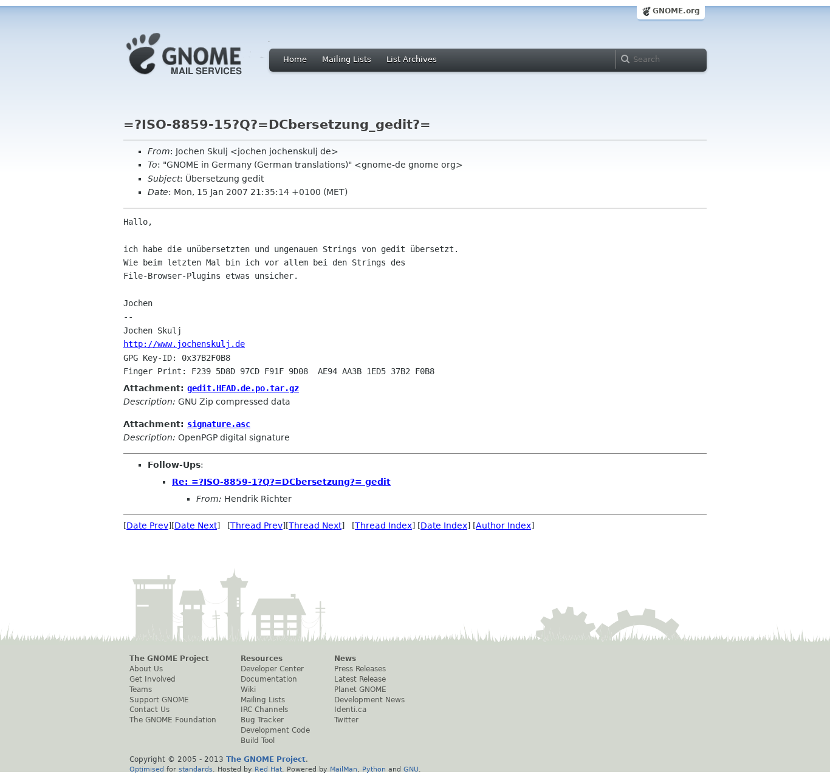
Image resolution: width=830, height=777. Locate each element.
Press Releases (360, 669)
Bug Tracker (262, 720)
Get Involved (152, 679)
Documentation (269, 679)
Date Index (443, 525)
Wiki (248, 689)
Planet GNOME (360, 689)
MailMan (343, 769)
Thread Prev (256, 525)
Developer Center (272, 669)
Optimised (146, 769)
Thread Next (315, 525)
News (345, 658)
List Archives (411, 59)
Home (295, 59)
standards (196, 769)
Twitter (346, 720)
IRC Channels (264, 709)
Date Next (195, 525)
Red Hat (268, 769)
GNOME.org (676, 11)
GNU (411, 769)
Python (374, 769)
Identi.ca (350, 709)
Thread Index (383, 525)
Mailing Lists (346, 59)
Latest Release (360, 679)
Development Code (275, 730)
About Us (146, 669)
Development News (369, 700)
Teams (140, 689)
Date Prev (147, 525)
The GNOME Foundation (172, 720)
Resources (262, 658)
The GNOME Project (169, 658)
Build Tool (258, 740)
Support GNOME (159, 700)
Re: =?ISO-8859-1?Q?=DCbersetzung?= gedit (281, 482)
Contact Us (149, 709)
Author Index (503, 525)
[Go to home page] (202, 77)
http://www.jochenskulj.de (184, 344)
